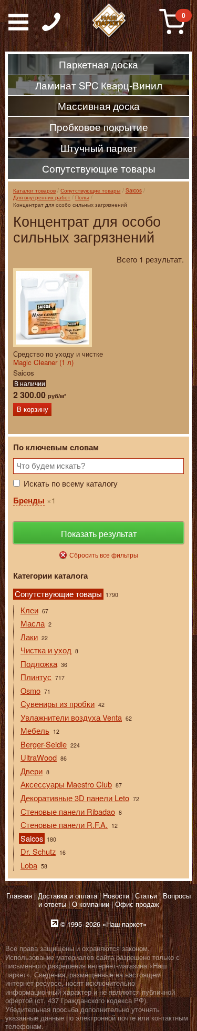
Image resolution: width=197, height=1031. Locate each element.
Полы (82, 197)
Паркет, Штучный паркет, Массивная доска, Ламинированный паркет (109, 21)
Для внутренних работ (41, 197)
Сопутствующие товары (90, 190)
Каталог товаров (34, 190)
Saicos (134, 190)
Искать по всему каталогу (71, 483)
